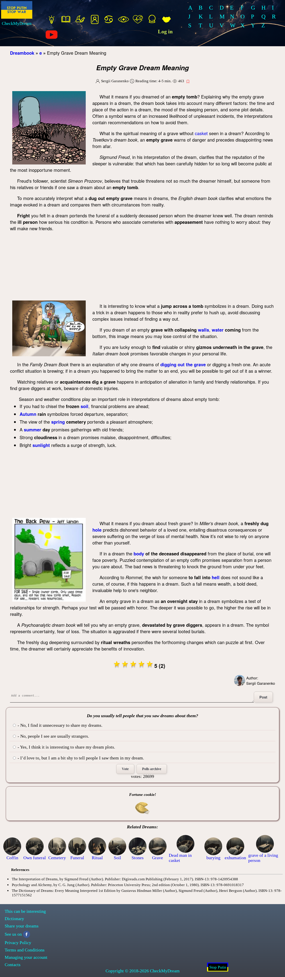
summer (32, 429)
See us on (13, 934)
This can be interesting (25, 911)
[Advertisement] (142, 267)
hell (216, 577)
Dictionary (14, 918)
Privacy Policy (18, 942)
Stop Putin (217, 967)
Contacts (12, 964)
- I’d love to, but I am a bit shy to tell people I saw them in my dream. (80, 757)
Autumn (28, 414)
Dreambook (22, 53)
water (218, 329)
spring (58, 421)
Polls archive (151, 769)
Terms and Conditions (25, 949)
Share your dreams (22, 925)
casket (201, 133)
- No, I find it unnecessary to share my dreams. (59, 725)
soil (84, 406)
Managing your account (26, 957)
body (139, 553)
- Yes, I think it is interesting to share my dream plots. (65, 747)
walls (203, 329)
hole (97, 530)
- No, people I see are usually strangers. (52, 736)
